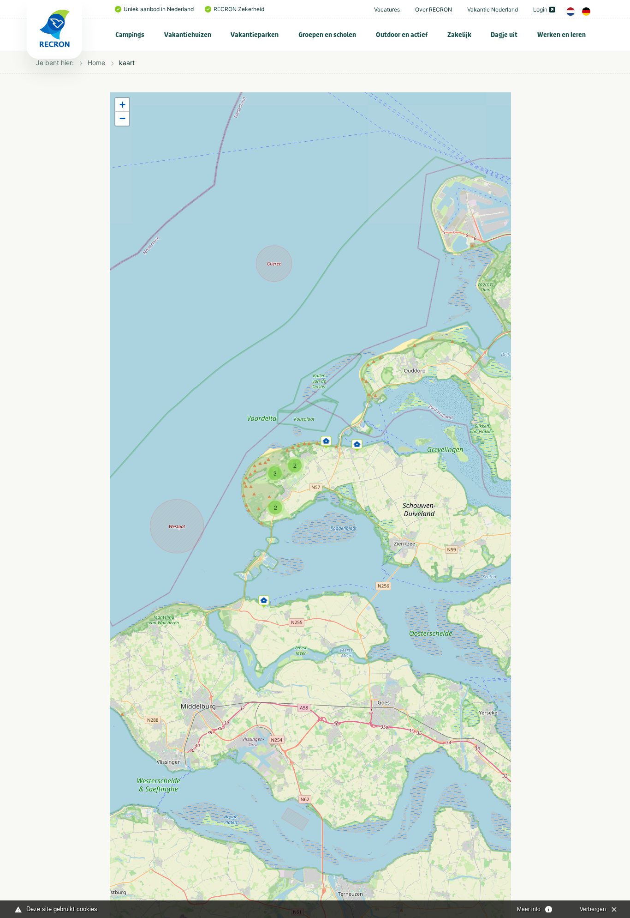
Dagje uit (504, 35)
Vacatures (387, 9)
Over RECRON (433, 9)
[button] (263, 600)
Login (540, 9)
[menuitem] (130, 34)
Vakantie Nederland (492, 9)
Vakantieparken (255, 35)
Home (96, 62)
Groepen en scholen (327, 35)
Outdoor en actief (402, 35)
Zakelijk (459, 35)
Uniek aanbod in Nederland (159, 9)
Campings (129, 35)
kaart (127, 62)
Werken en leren (561, 35)
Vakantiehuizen (187, 35)
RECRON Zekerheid (239, 9)
